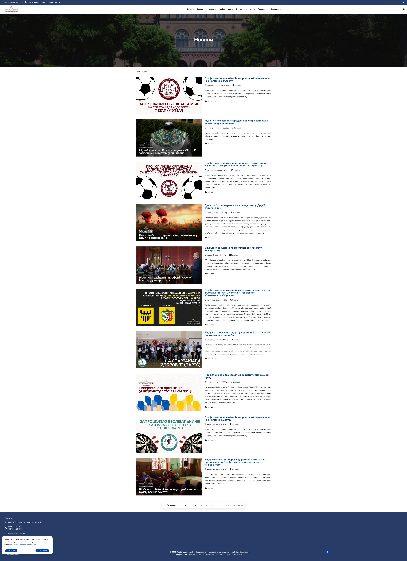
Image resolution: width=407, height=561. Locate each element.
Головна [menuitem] (190, 9)
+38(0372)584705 (15, 529)
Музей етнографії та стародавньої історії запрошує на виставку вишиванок (236, 122)
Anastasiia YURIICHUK (215, 554)
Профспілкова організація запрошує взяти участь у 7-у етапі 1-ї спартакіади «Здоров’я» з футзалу (237, 164)
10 (227, 505)
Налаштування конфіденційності (26, 544)
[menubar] (235, 9)
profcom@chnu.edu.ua (16, 533)
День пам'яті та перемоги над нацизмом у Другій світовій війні (235, 207)
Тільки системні (42, 551)
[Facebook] (403, 2)
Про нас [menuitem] (200, 9)
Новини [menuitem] (211, 9)
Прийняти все (11, 551)
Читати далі (210, 101)
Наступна (237, 505)
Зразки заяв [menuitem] (276, 9)
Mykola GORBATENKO (234, 554)
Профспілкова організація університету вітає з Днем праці (237, 376)
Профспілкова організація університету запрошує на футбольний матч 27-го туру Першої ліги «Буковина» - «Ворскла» (237, 292)
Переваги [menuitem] (262, 9)
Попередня (171, 505)
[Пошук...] (404, 9)
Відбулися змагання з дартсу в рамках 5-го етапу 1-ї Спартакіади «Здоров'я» (237, 334)
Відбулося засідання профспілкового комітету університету (233, 249)
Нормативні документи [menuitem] (245, 9)
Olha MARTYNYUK (196, 554)
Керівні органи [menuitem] (225, 9)
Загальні (238, 85)
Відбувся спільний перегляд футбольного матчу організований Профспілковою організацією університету (235, 462)
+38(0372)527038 (15, 526)
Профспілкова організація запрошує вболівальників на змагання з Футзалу (237, 80)
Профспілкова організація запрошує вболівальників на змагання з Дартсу (237, 418)
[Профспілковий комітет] (138, 72)
